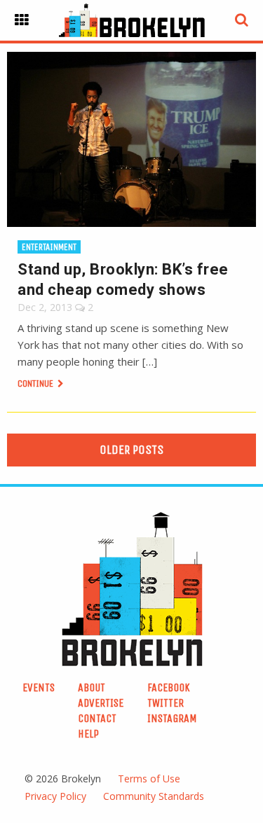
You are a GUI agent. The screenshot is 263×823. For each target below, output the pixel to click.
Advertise (100, 703)
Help (88, 733)
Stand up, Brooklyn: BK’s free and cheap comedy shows (123, 279)
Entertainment (49, 247)
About (91, 687)
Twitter (165, 703)
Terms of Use (149, 778)
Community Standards (153, 796)
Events (38, 687)
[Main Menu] (22, 20)
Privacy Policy (55, 796)
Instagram (172, 718)
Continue (36, 383)
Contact (97, 718)
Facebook (168, 687)
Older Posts (131, 449)
